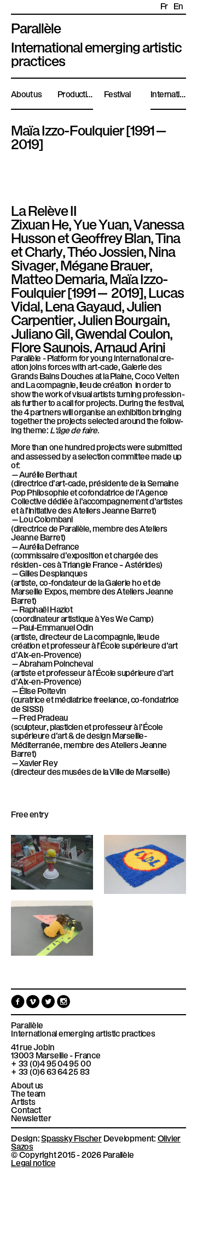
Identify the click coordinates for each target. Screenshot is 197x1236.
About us (26, 93)
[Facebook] (18, 1004)
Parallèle (36, 27)
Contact (25, 1109)
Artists (23, 1101)
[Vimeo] (34, 1004)
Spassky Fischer (71, 1138)
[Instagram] (64, 1004)
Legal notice (33, 1162)
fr (164, 5)
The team (28, 1093)
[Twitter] (49, 1004)
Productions (75, 93)
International (168, 93)
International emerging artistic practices (83, 1033)
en (178, 5)
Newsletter (31, 1118)
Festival (117, 93)
